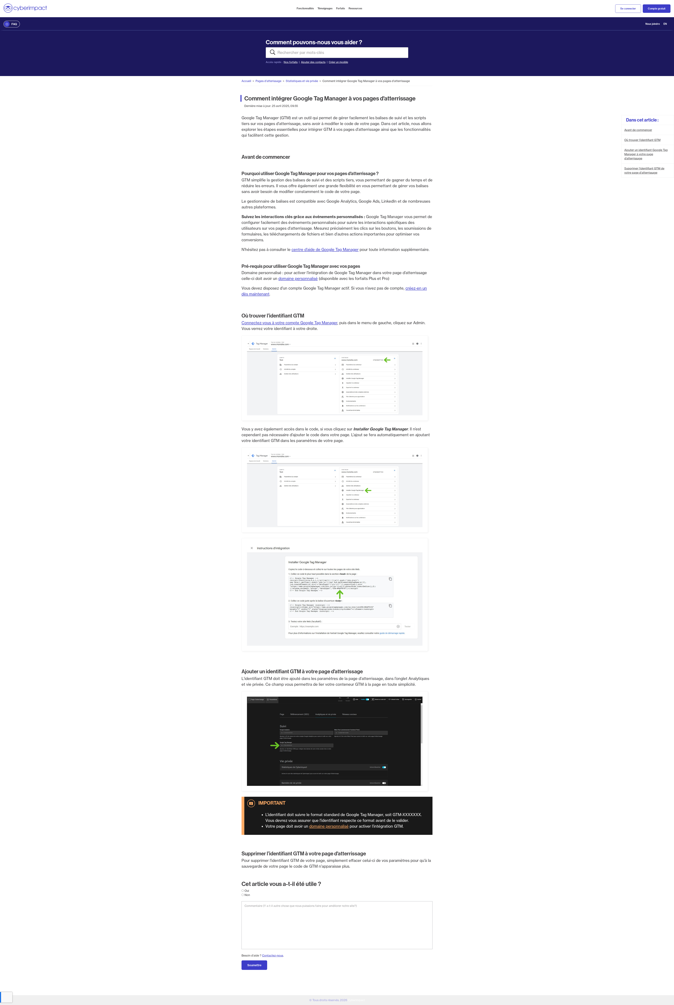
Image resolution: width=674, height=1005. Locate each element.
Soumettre (254, 965)
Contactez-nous (272, 955)
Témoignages (325, 8)
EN (665, 23)
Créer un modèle (338, 62)
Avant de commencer (638, 130)
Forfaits (340, 8)
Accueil (246, 81)
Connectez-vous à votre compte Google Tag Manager (289, 322)
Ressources (355, 8)
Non (247, 895)
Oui (246, 890)
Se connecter (628, 8)
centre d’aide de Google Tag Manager (325, 249)
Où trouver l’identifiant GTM (642, 140)
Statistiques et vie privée (302, 81)
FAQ (14, 24)
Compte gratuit (656, 8)
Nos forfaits (291, 62)
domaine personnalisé (298, 278)
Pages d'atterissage (268, 81)
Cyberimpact (356, 1000)
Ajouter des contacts (313, 62)
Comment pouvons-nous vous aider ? (314, 42)
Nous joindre (652, 23)
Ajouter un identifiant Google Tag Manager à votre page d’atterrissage (646, 154)
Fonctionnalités (305, 8)
